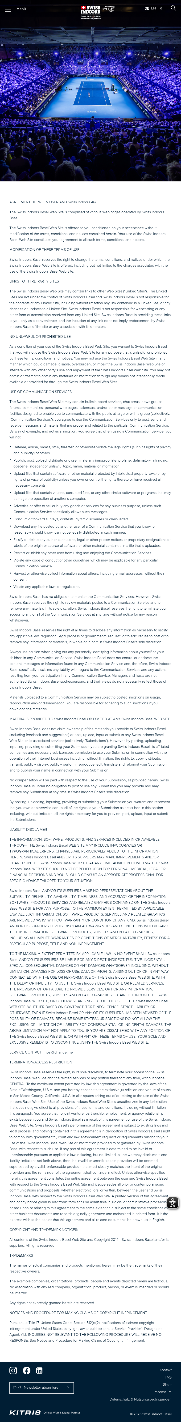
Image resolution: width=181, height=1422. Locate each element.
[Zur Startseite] (90, 12)
